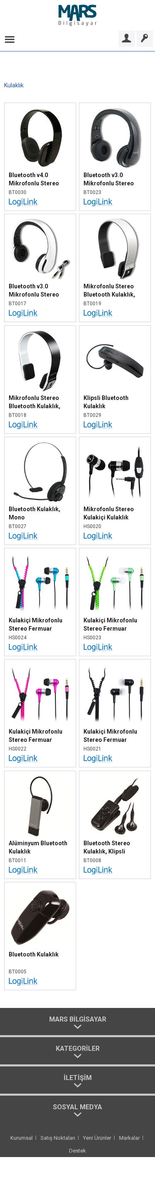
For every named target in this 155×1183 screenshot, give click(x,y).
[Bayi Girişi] (127, 38)
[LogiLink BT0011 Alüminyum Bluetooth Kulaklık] (40, 806)
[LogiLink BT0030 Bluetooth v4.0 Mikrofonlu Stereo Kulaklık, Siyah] (40, 138)
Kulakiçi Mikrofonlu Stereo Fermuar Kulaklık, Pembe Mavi (38, 625)
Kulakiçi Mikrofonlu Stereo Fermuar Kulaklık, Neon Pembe (39, 736)
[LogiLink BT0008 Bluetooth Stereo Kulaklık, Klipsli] (114, 806)
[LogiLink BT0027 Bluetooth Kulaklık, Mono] (40, 472)
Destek (77, 1151)
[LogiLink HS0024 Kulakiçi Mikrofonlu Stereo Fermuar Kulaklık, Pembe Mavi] (40, 583)
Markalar (129, 1138)
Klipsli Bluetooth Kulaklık (106, 402)
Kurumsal (21, 1138)
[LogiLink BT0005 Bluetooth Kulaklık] (40, 917)
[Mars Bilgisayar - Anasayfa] (77, 15)
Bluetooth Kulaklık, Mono (34, 513)
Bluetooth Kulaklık (34, 954)
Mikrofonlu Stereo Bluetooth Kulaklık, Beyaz (109, 291)
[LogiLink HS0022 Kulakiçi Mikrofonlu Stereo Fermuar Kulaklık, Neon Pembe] (40, 694)
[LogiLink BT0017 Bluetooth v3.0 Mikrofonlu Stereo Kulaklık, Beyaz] (40, 249)
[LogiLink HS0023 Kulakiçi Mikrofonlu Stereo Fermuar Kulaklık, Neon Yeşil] (114, 583)
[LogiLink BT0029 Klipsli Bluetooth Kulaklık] (114, 361)
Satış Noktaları (58, 1138)
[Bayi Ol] (144, 38)
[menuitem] (9, 38)
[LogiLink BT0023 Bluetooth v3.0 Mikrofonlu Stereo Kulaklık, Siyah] (114, 138)
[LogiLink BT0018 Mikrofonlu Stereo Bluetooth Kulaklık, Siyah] (40, 361)
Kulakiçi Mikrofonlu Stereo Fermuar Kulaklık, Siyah (110, 736)
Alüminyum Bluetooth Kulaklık (38, 847)
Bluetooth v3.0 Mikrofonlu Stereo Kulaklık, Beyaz (34, 291)
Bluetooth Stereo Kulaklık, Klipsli (106, 847)
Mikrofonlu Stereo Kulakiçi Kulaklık (108, 513)
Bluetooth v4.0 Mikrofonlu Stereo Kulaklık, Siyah (34, 179)
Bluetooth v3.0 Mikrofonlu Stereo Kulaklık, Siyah (108, 179)
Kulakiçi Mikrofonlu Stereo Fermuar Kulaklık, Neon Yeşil (110, 625)
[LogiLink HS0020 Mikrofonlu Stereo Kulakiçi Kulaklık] (114, 472)
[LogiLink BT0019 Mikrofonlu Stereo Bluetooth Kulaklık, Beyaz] (114, 249)
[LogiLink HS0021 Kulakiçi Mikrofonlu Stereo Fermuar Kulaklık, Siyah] (114, 694)
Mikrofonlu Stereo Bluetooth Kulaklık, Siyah (34, 402)
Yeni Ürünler (97, 1138)
